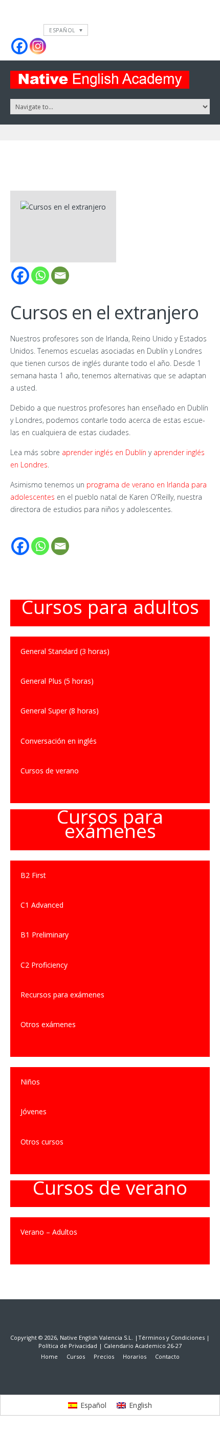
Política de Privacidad (67, 1346)
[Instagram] (38, 46)
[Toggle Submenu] (192, 1024)
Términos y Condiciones (171, 1337)
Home (49, 1356)
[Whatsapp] (40, 275)
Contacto (167, 1356)
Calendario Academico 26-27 (143, 1346)
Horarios (134, 1356)
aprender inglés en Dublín (104, 452)
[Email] (60, 275)
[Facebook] (19, 46)
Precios (104, 1356)
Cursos (76, 1356)
